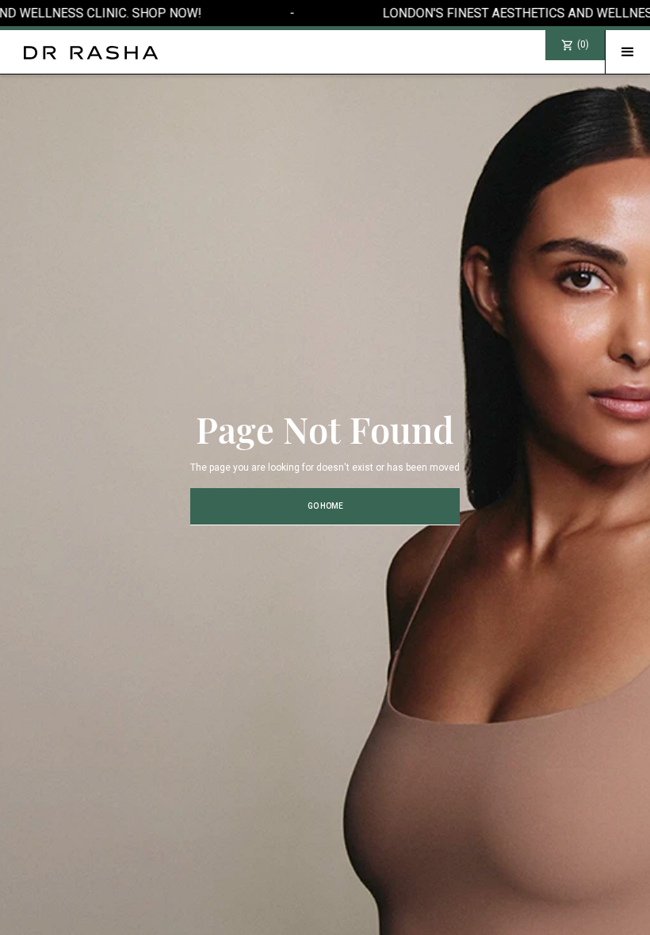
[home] (79, 52)
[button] (627, 52)
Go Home (325, 506)
